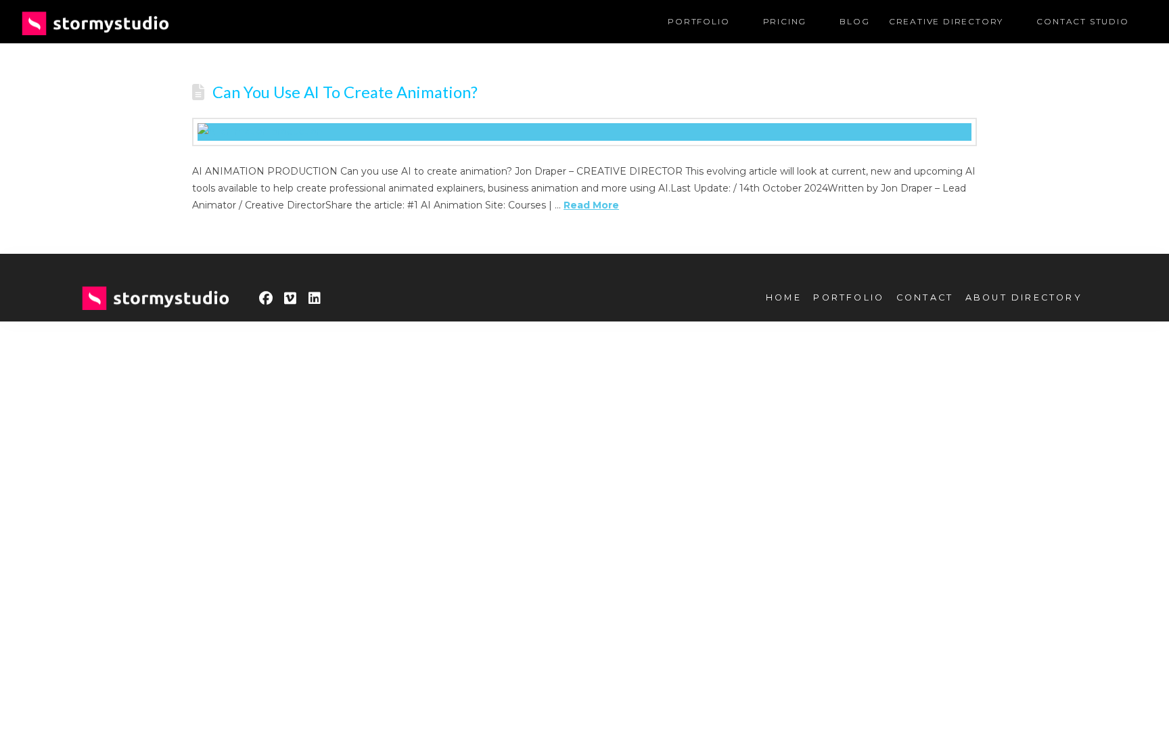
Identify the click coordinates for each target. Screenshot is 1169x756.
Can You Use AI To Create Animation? (345, 92)
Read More (591, 205)
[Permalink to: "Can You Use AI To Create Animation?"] (584, 132)
